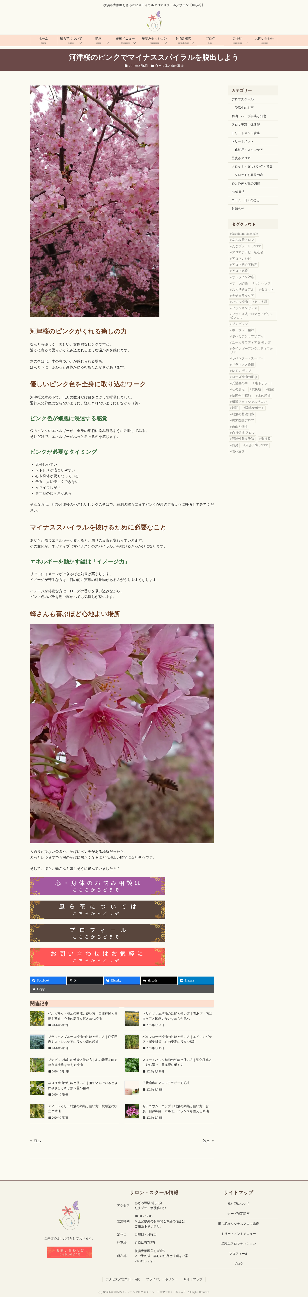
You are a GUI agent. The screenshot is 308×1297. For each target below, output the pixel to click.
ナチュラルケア (243, 295)
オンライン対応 (243, 277)
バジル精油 (240, 302)
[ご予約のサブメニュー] (247, 42)
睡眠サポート (254, 408)
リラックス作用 (243, 364)
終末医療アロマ (243, 420)
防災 (235, 445)
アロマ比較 (240, 271)
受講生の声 (240, 383)
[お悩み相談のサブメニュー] (192, 42)
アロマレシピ (241, 258)
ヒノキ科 (261, 302)
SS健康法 (238, 192)
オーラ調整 (240, 283)
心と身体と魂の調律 (169, 66)
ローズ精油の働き (244, 377)
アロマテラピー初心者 (248, 252)
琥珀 (235, 408)
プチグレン (240, 324)
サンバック (263, 283)
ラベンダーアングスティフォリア (251, 350)
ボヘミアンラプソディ (248, 336)
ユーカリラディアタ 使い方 (251, 342)
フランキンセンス (244, 308)
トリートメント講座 (246, 133)
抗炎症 (256, 389)
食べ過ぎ (238, 451)
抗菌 (271, 389)
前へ (37, 1141)
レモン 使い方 (242, 370)
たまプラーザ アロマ (246, 246)
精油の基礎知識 (243, 414)
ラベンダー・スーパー (248, 358)
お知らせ (238, 208)
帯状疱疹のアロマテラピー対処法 (166, 1083)
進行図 (266, 439)
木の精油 (264, 395)
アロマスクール (243, 99)
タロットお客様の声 (249, 175)
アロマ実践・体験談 (246, 124)
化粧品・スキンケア (249, 150)
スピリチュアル (243, 289)
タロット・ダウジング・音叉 (252, 166)
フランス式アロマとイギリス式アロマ (251, 315)
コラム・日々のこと (246, 200)
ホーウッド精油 (243, 330)
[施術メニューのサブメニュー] (134, 42)
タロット (267, 289)
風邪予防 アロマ (256, 445)
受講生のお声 (244, 107)
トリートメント (243, 141)
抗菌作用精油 (241, 395)
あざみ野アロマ (243, 240)
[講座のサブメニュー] (107, 42)
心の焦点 (238, 389)
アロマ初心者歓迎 (244, 264)
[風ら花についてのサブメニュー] (80, 42)
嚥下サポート (264, 383)
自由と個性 (240, 426)
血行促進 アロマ (243, 432)
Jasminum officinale (245, 233)
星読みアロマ (241, 158)
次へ (206, 1141)
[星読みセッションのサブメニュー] (165, 42)
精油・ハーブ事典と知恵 (249, 116)
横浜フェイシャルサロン (249, 401)
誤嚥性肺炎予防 (243, 439)
